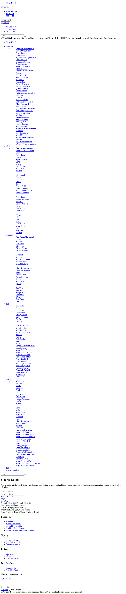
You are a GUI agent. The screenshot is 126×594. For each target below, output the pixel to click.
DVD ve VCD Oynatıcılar (26, 144)
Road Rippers (21, 423)
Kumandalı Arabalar (24, 432)
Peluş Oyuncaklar (23, 53)
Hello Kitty (20, 321)
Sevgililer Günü (12, 570)
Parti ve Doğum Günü (24, 111)
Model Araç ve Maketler (26, 128)
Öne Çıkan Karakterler (25, 237)
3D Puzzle (20, 80)
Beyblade (19, 388)
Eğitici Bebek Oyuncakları (26, 57)
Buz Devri (20, 244)
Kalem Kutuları (22, 100)
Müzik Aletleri (21, 115)
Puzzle (18, 73)
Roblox (19, 279)
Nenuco (19, 335)
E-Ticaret (4, 590)
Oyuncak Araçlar (22, 64)
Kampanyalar (11, 568)
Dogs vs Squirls (22, 188)
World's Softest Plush (24, 190)
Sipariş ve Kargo (12, 540)
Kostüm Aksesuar (23, 106)
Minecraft (19, 255)
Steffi (18, 341)
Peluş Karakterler (22, 359)
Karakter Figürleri (23, 366)
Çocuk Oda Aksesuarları (25, 108)
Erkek (8, 379)
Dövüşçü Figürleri (23, 445)
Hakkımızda (10, 521)
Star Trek (19, 288)
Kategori (9, 46)
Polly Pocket (21, 275)
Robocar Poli (21, 168)
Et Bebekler (20, 374)
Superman (20, 295)
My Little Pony (22, 264)
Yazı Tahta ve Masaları (24, 102)
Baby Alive (20, 310)
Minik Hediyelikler (23, 113)
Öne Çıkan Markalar (24, 148)
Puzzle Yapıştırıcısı (23, 86)
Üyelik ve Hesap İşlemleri (16, 528)
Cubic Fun (20, 179)
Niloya (18, 337)
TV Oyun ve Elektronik (26, 137)
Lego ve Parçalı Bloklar (25, 71)
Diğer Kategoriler (23, 104)
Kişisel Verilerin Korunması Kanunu (20, 530)
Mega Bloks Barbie (23, 350)
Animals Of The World (25, 151)
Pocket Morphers (22, 193)
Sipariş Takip (11, 29)
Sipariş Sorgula (7, 496)
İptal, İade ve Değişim (14, 542)
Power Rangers (22, 277)
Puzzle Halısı (21, 82)
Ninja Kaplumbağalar (24, 268)
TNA (18, 297)
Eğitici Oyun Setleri (23, 51)
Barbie (18, 239)
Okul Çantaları (21, 91)
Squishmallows (22, 159)
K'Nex (18, 215)
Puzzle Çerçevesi (22, 84)
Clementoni (20, 175)
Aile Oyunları (21, 122)
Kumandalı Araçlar (23, 66)
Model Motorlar (22, 135)
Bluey (18, 153)
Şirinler (18, 284)
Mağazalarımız (11, 27)
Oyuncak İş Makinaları (25, 452)
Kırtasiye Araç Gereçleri (25, 93)
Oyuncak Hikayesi (23, 270)
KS (17, 217)
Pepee (18, 273)
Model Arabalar (22, 133)
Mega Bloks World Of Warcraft (28, 463)
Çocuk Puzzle (21, 75)
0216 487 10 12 (7, 579)
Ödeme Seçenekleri (13, 544)
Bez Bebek (20, 377)
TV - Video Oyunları (24, 142)
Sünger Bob (20, 292)
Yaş (7, 468)
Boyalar (19, 97)
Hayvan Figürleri (22, 368)
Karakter (9, 235)
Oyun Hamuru (21, 69)
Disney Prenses (22, 250)
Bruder (18, 390)
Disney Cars (20, 246)
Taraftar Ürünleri (22, 117)
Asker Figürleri (22, 443)
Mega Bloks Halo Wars (25, 465)
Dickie (18, 182)
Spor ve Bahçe (21, 60)
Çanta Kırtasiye (22, 88)
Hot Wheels (20, 157)
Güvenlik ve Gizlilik (14, 526)
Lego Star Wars (22, 459)
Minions (19, 257)
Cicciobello (20, 312)
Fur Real (19, 202)
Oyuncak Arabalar (23, 450)
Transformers (21, 299)
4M (17, 184)
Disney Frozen (21, 248)
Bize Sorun (10, 31)
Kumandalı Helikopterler (25, 434)
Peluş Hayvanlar (22, 361)
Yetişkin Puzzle (22, 77)
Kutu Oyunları (22, 120)
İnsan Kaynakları (12, 558)
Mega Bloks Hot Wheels (25, 461)
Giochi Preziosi (22, 204)
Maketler (19, 131)
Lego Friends (21, 348)
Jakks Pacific (21, 210)
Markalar (20, 306)
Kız (7, 304)
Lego (18, 162)
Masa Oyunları (21, 126)
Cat (17, 392)
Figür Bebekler (21, 372)
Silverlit (19, 171)
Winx (18, 343)
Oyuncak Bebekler (23, 62)
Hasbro (18, 206)
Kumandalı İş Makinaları (25, 437)
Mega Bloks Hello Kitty (25, 352)
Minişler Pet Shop (23, 259)
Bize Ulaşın (10, 554)
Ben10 (18, 386)
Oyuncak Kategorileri (25, 49)
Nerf (17, 228)
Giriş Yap (4, 501)
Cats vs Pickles (21, 186)
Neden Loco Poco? (13, 524)
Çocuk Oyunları (22, 124)
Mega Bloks (20, 226)
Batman (19, 241)
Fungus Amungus (23, 199)
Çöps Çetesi (20, 394)
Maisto (18, 164)
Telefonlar (20, 139)
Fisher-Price (20, 155)
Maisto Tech (20, 224)
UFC (18, 301)
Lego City (20, 457)
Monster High (21, 261)
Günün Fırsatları (12, 470)
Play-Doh (19, 230)
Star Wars (19, 290)
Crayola (19, 177)
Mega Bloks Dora (23, 355)
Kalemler (19, 95)
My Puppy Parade (23, 332)
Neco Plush (20, 166)
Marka (8, 146)
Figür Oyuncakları (23, 55)
